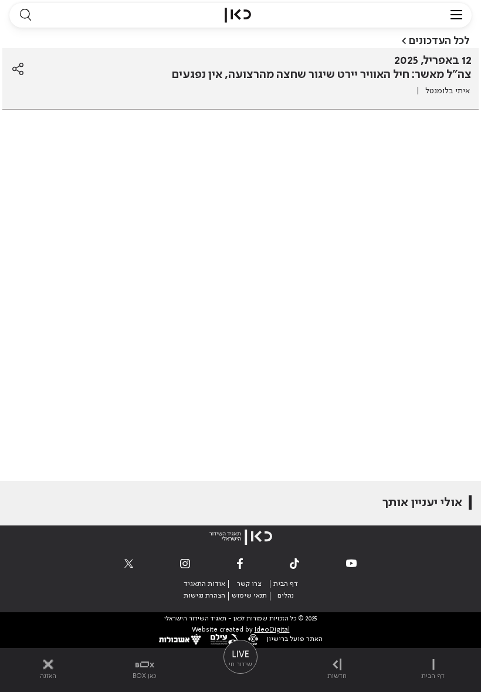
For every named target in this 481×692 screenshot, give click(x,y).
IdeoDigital (272, 630)
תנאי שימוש (249, 595)
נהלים (285, 595)
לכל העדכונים (439, 41)
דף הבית (285, 584)
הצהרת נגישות (204, 595)
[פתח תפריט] (456, 15)
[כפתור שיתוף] (17, 69)
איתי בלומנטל (447, 91)
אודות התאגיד (204, 584)
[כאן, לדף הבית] (237, 15)
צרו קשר (249, 584)
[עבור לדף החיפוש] (25, 15)
